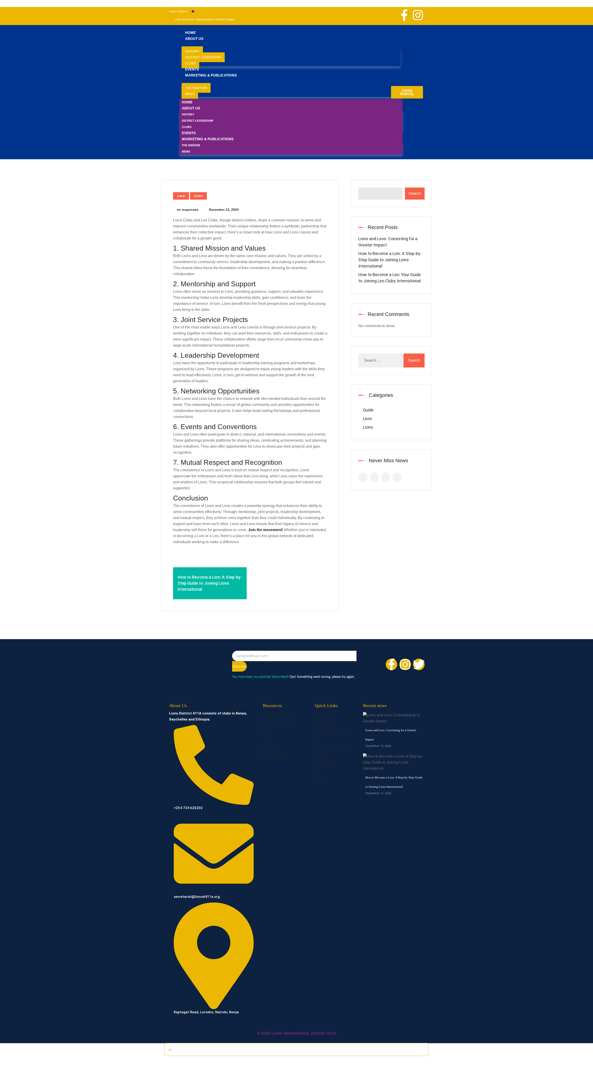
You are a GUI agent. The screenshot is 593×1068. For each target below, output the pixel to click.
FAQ (318, 776)
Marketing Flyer (275, 754)
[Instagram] (418, 15)
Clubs (190, 63)
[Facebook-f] (404, 15)
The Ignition (196, 88)
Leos (181, 196)
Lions (198, 196)
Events (192, 69)
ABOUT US (194, 39)
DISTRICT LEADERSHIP (203, 57)
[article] (250, 381)
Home (190, 33)
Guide (368, 410)
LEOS (267, 734)
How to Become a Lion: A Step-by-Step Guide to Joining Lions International (390, 259)
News (190, 94)
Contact (321, 756)
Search (415, 193)
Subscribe (239, 666)
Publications (325, 766)
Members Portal (276, 724)
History (192, 51)
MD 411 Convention (331, 746)
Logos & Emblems (277, 714)
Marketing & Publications (211, 75)
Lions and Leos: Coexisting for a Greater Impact (204, 19)
